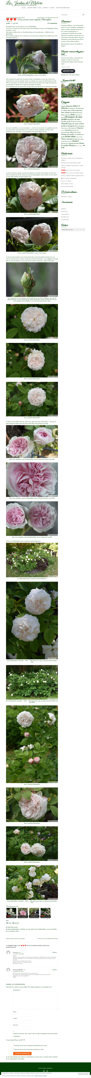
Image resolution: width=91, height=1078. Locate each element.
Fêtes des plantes (79, 126)
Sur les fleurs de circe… (67, 183)
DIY (79, 123)
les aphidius (49, 259)
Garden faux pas (64, 128)
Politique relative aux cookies (41, 1075)
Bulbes (73, 115)
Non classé (77, 132)
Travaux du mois (74, 143)
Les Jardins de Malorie (24, 3)
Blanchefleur (16, 929)
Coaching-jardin (65, 121)
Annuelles (69, 106)
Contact (52, 7)
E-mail (15, 1018)
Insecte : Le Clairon (66, 181)
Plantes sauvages (67, 139)
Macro (72, 132)
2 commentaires (53, 23)
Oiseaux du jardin (67, 134)
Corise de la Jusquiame (67, 186)
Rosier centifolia (10, 931)
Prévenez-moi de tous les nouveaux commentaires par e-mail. (30, 1045)
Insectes (62, 130)
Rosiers (16, 927)
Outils (75, 134)
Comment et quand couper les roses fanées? (15, 17)
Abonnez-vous (68, 71)
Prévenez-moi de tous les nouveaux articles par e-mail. (29, 1049)
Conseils (64, 123)
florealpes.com (65, 217)
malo (8, 23)
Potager (75, 139)
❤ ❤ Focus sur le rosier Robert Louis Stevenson (48, 17)
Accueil (24, 7)
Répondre (55, 952)
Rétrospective (64, 143)
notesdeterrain (65, 219)
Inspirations (68, 130)
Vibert (17, 931)
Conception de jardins (76, 121)
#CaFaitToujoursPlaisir (62, 7)
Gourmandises (72, 128)
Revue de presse (68, 141)
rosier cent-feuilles (51, 929)
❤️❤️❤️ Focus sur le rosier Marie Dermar (72, 173)
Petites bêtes (70, 136)
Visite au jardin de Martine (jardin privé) (72, 175)
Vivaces (72, 145)
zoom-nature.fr (65, 214)
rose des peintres (30, 929)
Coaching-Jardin (31, 7)
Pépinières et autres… (67, 196)
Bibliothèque (79, 112)
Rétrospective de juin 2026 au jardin (71, 163)
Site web (15, 1025)
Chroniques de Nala (73, 119)
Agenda (63, 106)
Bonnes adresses (65, 115)
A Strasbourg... (71, 108)
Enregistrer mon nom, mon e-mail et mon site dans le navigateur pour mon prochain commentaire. (35, 1035)
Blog (40, 7)
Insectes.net (64, 211)
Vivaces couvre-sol (79, 145)
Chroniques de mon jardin (71, 118)
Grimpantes (80, 128)
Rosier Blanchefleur (41, 929)
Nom (14, 1011)
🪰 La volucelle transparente (68, 178)
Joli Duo (74, 130)
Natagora (63, 208)
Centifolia (22, 929)
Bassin (75, 112)
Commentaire (17, 990)
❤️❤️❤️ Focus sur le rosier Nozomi (70, 170)
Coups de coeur (73, 124)
